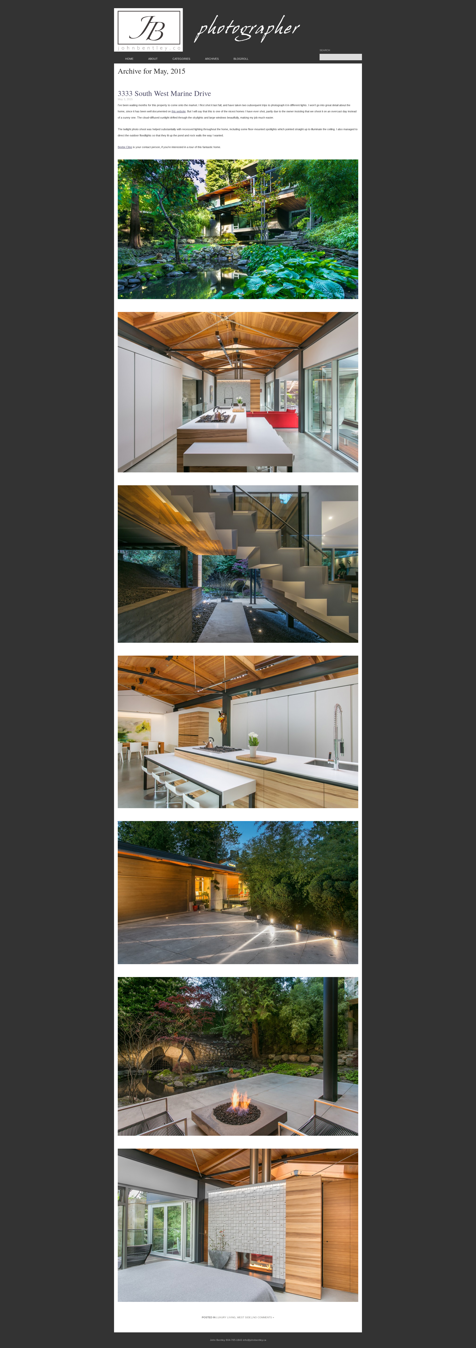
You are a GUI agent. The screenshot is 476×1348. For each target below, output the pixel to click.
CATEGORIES (181, 58)
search (325, 50)
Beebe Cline (125, 147)
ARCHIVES (212, 58)
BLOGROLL (241, 58)
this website (179, 111)
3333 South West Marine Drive (164, 93)
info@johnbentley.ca (254, 1340)
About (153, 58)
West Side (244, 1317)
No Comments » (263, 1317)
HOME (129, 58)
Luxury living (226, 1317)
